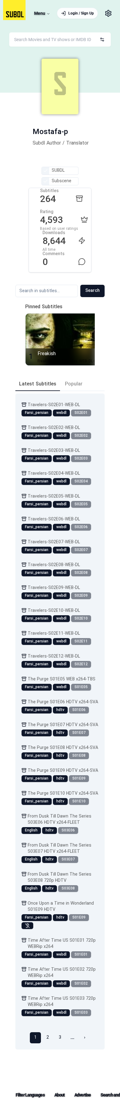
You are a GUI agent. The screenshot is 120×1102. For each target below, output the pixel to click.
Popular (73, 384)
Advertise (82, 1094)
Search (92, 291)
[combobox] (60, 39)
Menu (39, 13)
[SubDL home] (14, 10)
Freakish (47, 354)
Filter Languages (30, 1094)
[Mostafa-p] (60, 86)
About (59, 1094)
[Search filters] (102, 39)
